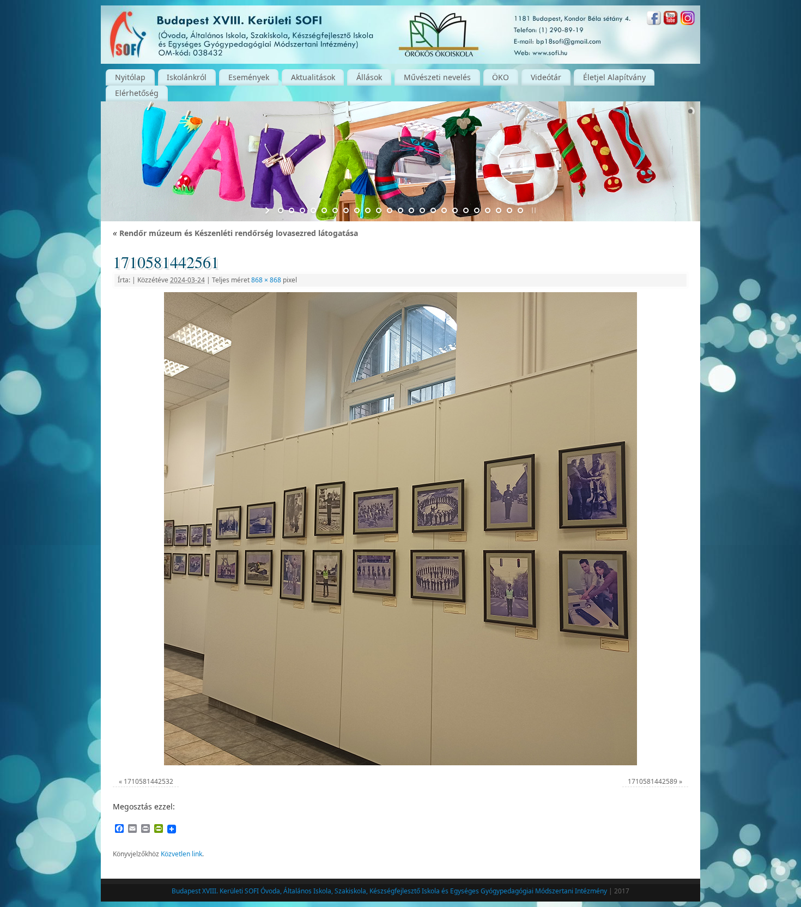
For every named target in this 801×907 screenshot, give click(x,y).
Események (248, 77)
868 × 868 (266, 280)
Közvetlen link (181, 853)
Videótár (546, 77)
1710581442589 (652, 781)
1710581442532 (148, 781)
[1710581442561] (400, 528)
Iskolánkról (187, 77)
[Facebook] (654, 19)
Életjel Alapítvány (614, 77)
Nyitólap (130, 77)
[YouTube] (671, 19)
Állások (369, 77)
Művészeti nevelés (437, 77)
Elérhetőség (137, 93)
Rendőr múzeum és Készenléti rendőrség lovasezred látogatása (235, 233)
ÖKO (500, 77)
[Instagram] (688, 19)
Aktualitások (313, 77)
